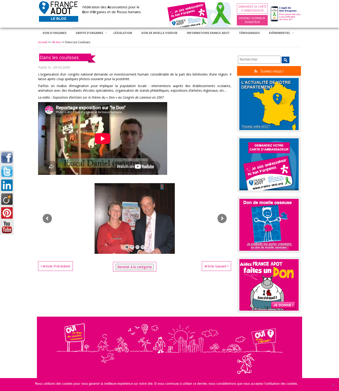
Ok (302, 383)
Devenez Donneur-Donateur (252, 20)
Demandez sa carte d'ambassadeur (252, 8)
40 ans (56, 42)
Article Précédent (56, 266)
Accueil (42, 42)
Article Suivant (215, 266)
